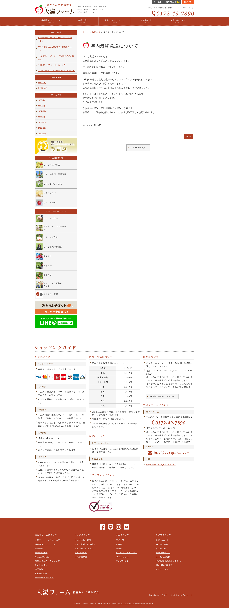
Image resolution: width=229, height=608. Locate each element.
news (188, 137)
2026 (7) (41, 100)
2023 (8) (41, 117)
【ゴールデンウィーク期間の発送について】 (56, 71)
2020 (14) (42, 134)
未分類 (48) (42, 88)
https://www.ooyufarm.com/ (161, 465)
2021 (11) (42, 128)
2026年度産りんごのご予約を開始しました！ (55, 48)
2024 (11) (42, 111)
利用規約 (139, 603)
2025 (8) (41, 106)
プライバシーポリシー (127, 603)
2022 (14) (42, 122)
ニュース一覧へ (138, 147)
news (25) (42, 83)
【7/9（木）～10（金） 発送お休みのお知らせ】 (56, 58)
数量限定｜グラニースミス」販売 (51, 65)
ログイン (188, 2)
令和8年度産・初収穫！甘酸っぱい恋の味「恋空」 (55, 39)
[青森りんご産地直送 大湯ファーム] (54, 13)
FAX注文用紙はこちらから (162, 396)
